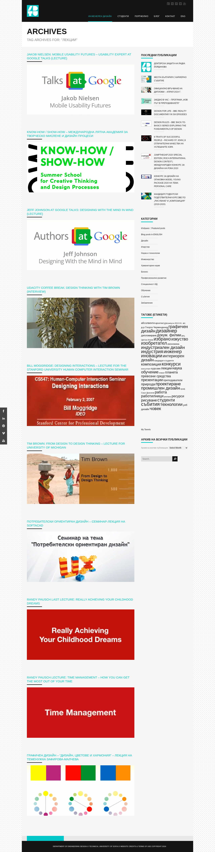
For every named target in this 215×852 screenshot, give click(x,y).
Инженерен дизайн (100, 16)
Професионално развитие (153, 278)
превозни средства (156, 376)
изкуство (179, 339)
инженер (173, 351)
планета (171, 372)
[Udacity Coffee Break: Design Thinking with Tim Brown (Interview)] (80, 323)
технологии (171, 404)
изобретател (154, 343)
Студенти (123, 16)
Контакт (170, 16)
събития (150, 404)
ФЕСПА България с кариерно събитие (170, 79)
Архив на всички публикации (154, 448)
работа (161, 392)
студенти (166, 400)
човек (155, 408)
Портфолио (141, 16)
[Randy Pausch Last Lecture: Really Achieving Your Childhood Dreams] (80, 634)
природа (148, 384)
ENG (183, 16)
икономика (173, 344)
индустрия (152, 351)
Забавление (147, 303)
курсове (155, 368)
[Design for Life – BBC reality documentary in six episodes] (147, 112)
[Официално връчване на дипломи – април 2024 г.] (147, 90)
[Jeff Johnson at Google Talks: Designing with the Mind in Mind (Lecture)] (80, 245)
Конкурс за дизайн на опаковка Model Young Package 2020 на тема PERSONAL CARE (167, 181)
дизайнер (166, 330)
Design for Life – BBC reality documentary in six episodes (170, 113)
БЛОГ (157, 16)
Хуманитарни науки (150, 265)
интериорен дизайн (162, 358)
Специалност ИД (149, 284)
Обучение (145, 290)
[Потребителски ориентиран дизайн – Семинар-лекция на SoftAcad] (80, 556)
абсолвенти (148, 323)
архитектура (161, 323)
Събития (145, 296)
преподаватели (172, 380)
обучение (149, 372)
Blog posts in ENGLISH (151, 234)
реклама (167, 397)
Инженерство (147, 259)
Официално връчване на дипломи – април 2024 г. (168, 90)
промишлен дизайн (160, 388)
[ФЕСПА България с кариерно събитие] (147, 80)
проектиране (168, 383)
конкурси (171, 364)
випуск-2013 (173, 323)
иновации (151, 355)
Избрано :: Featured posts (153, 228)
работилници (152, 396)
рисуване (149, 400)
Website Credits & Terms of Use (135, 846)
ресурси (178, 396)
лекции (166, 368)
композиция (151, 364)
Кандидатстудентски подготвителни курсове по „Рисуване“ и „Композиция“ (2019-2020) (169, 199)
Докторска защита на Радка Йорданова (169, 65)
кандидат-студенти (164, 360)
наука (177, 368)
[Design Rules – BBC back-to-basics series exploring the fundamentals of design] (147, 124)
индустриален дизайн (163, 347)
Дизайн (144, 241)
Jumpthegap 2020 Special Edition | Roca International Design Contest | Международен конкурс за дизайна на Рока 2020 (170, 161)
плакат (162, 373)
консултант (146, 369)
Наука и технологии (150, 253)
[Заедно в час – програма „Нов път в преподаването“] (147, 101)
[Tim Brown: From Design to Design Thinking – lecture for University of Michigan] (80, 479)
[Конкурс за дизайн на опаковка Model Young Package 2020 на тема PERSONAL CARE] (147, 177)
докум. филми (169, 335)
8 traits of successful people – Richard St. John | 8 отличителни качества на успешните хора (170, 142)
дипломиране (149, 335)
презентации (152, 380)
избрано (162, 339)
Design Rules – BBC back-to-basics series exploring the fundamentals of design (170, 125)
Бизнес (144, 272)
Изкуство (145, 247)
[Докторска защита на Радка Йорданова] (147, 67)
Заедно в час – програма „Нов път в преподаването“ (171, 101)
